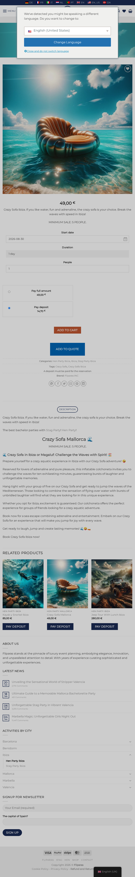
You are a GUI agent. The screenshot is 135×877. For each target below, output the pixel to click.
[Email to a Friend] (71, 383)
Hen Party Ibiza (61, 361)
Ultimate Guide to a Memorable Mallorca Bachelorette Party (53, 693)
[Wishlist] (124, 11)
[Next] (132, 597)
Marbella (9, 780)
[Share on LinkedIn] (83, 383)
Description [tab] (67, 409)
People (67, 262)
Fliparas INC (71, 375)
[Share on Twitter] (64, 383)
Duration (67, 247)
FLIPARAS (48, 860)
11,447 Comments (27, 720)
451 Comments (25, 697)
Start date (67, 232)
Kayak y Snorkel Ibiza (15, 614)
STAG (59, 860)
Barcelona (10, 741)
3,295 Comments (26, 709)
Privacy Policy (59, 869)
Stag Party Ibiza (87, 361)
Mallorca (8, 773)
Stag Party (53, 430)
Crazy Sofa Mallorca (59, 614)
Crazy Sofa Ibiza (77, 366)
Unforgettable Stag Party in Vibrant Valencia (42, 705)
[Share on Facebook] (58, 383)
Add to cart (67, 330)
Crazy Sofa (61, 366)
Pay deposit (15, 626)
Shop (75, 860)
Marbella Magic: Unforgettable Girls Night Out (44, 716)
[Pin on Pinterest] (77, 383)
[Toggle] (130, 741)
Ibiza (74, 361)
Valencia (8, 787)
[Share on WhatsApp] (51, 383)
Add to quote (67, 349)
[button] (9, 11)
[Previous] (2, 597)
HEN (67, 860)
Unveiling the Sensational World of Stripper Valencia (48, 682)
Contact (87, 860)
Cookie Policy (40, 869)
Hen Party (69, 430)
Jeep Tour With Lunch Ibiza (108, 614)
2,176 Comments (25, 686)
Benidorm (10, 748)
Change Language (67, 42)
